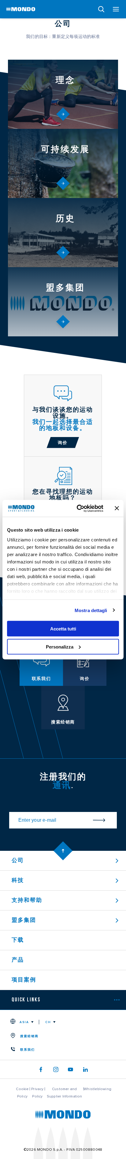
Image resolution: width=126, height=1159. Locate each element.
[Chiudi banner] (117, 508)
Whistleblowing (97, 1089)
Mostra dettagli (91, 610)
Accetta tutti (63, 628)
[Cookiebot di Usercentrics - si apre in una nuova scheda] (78, 508)
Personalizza (59, 646)
